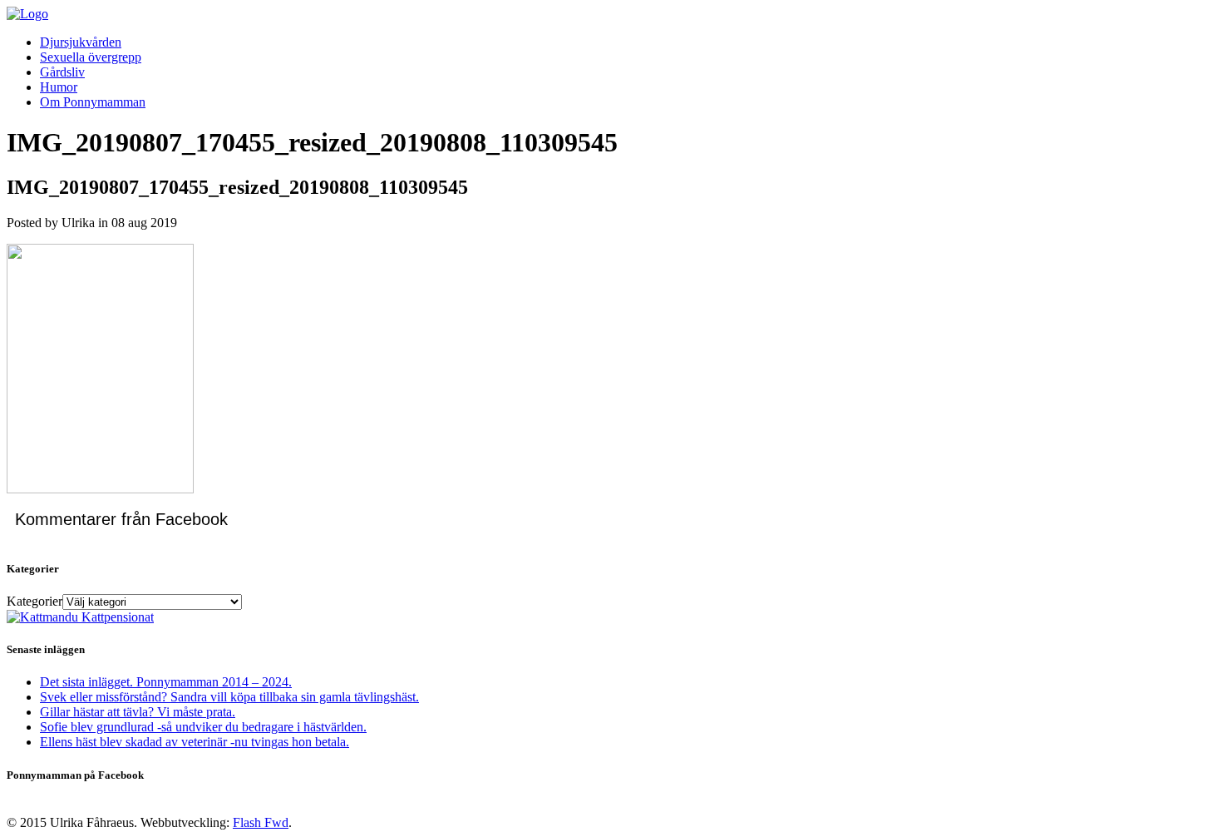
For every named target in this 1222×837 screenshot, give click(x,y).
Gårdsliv (62, 72)
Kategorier (34, 601)
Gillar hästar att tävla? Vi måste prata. (137, 712)
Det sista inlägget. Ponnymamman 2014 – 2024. (166, 682)
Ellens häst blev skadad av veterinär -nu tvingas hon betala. (194, 742)
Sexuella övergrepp (90, 57)
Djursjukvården (80, 42)
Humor (58, 87)
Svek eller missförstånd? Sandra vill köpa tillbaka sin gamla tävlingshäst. (229, 697)
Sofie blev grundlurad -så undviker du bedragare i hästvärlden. (203, 727)
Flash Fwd (260, 822)
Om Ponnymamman (92, 102)
